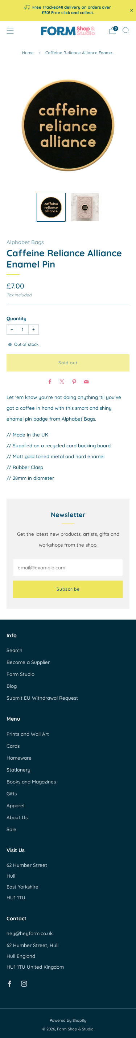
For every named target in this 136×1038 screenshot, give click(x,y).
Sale (11, 829)
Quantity (16, 318)
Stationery (18, 770)
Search (14, 650)
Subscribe (68, 589)
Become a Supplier (28, 662)
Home (28, 52)
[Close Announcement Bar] (131, 10)
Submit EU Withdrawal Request (42, 698)
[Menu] (10, 30)
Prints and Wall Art (28, 734)
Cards (13, 746)
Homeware (19, 758)
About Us (17, 817)
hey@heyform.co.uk (30, 933)
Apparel (15, 805)
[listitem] (68, 10)
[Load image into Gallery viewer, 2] (84, 207)
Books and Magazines (31, 782)
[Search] (125, 30)
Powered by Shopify (68, 1020)
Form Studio (20, 674)
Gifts (12, 793)
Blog (12, 686)
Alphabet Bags (25, 242)
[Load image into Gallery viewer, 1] (51, 207)
